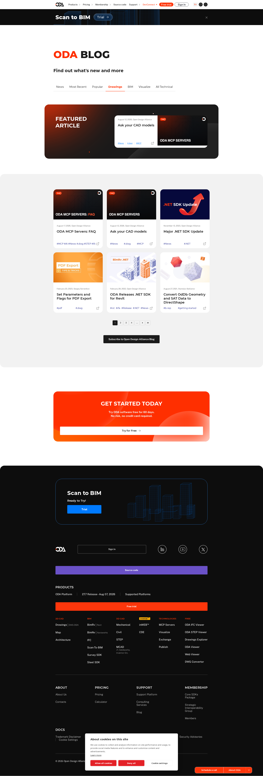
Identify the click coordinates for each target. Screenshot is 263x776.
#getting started (187, 308)
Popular (97, 86)
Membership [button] (102, 4)
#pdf (59, 308)
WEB (144, 624)
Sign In (182, 4)
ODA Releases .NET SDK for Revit (130, 296)
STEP (119, 639)
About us (60, 694)
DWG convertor (194, 661)
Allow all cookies (103, 763)
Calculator (101, 701)
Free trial (166, 4)
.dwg (130, 143)
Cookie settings (68, 739)
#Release (127, 308)
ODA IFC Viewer (194, 624)
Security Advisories (190, 736)
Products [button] (73, 4)
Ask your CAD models (136, 125)
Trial (84, 509)
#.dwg (80, 243)
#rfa (118, 308)
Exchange (165, 639)
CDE (141, 632)
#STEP (87, 243)
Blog (139, 712)
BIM (130, 86)
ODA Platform (63, 594)
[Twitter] (203, 549)
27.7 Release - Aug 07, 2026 (98, 594)
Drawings (115, 86)
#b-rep (167, 308)
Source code (119, 4)
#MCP (60, 243)
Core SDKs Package (191, 696)
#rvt (112, 308)
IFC (89, 640)
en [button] (195, 4)
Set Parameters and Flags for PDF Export (74, 296)
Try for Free (129, 430)
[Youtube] (182, 549)
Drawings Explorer (196, 639)
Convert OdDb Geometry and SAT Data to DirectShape (184, 298)
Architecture (63, 639)
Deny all (131, 763)
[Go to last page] (147, 322)
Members (190, 718)
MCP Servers (167, 624)
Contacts (60, 701)
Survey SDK (94, 654)
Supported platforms (138, 594)
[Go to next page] (142, 322)
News (60, 86)
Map (58, 632)
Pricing (99, 694)
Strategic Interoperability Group (194, 707)
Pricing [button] (87, 4)
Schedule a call (209, 770)
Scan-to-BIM (95, 647)
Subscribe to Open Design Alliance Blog (131, 339)
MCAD (123, 649)
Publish (163, 646)
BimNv (97, 632)
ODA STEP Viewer (196, 632)
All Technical (164, 86)
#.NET (187, 243)
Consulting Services (142, 703)
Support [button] (133, 4)
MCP (139, 143)
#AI (66, 243)
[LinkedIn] (162, 549)
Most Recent (78, 86)
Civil (119, 632)
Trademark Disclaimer (68, 736)
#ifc (94, 243)
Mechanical (123, 624)
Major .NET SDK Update (183, 231)
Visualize (144, 86)
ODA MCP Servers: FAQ (76, 231)
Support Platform (146, 694)
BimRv (94, 624)
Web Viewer (192, 654)
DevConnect (149, 4)
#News (72, 243)
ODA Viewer (192, 646)
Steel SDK (93, 662)
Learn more (95, 755)
